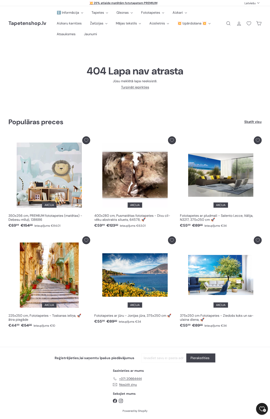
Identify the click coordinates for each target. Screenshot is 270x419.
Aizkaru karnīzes (69, 23)
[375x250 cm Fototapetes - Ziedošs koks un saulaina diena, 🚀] (221, 283)
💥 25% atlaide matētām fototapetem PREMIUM (123, 3)
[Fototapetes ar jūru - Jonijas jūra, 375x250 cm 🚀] (135, 281)
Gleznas (123, 12)
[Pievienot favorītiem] (86, 140)
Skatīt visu (253, 122)
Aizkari (178, 12)
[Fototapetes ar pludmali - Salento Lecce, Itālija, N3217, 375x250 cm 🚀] (221, 183)
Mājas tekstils (127, 23)
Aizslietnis (157, 23)
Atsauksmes (66, 34)
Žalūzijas (97, 23)
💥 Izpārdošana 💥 (192, 23)
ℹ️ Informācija (68, 12)
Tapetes (98, 12)
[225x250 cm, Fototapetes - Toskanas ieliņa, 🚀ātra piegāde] (49, 283)
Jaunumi (90, 34)
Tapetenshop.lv (27, 23)
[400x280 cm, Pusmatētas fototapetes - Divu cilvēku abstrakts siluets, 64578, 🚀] (135, 183)
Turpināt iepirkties (135, 87)
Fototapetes (151, 12)
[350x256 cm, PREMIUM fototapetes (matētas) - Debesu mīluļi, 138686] (49, 183)
